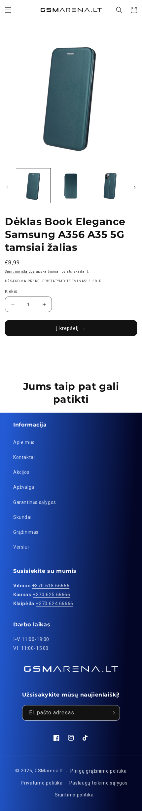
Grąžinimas (26, 532)
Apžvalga (23, 487)
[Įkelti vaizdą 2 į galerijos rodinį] (71, 185)
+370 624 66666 (54, 604)
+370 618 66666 (50, 586)
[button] (8, 10)
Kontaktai (24, 457)
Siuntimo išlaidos (20, 271)
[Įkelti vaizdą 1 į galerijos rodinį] (33, 185)
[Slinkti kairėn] (7, 187)
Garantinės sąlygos (34, 502)
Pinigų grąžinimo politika (98, 771)
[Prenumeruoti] (112, 713)
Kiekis (11, 291)
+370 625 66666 (51, 595)
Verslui (21, 547)
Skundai (22, 517)
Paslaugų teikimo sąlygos (98, 783)
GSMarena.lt (49, 771)
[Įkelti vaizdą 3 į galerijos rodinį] (108, 185)
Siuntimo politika (74, 794)
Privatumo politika (42, 783)
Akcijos (21, 472)
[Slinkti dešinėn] (134, 187)
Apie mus (24, 442)
